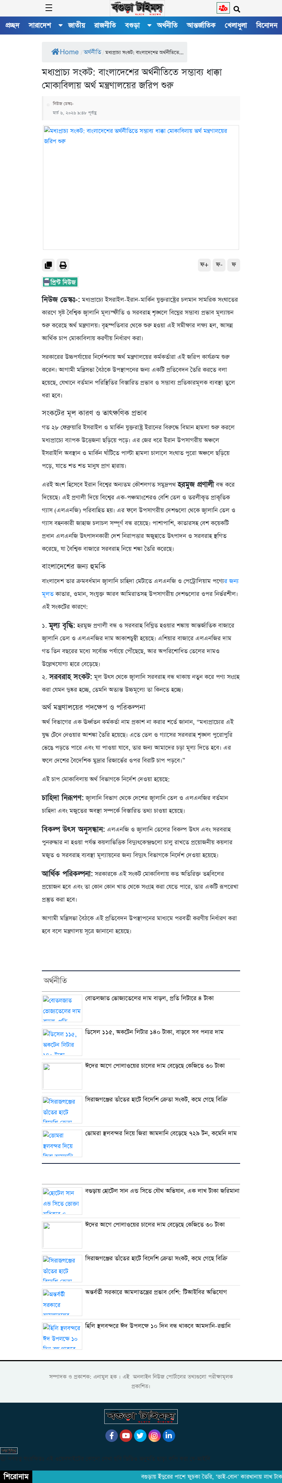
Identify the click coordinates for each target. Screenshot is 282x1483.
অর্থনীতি (167, 25)
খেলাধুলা (236, 25)
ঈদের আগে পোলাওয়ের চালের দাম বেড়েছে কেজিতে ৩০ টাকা (155, 1066)
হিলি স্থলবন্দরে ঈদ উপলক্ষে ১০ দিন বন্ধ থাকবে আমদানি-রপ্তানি (158, 1326)
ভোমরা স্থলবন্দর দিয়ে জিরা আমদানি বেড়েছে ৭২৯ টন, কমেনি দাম (161, 1133)
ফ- (219, 264)
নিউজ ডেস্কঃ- (63, 104)
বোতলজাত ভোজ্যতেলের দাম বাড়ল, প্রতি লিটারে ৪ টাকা (149, 998)
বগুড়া (132, 25)
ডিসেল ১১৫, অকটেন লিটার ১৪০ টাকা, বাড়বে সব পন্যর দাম (154, 1032)
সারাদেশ (40, 25)
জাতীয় (76, 25)
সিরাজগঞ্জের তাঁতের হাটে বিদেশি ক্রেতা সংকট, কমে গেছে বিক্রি (156, 1100)
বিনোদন (266, 25)
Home (69, 52)
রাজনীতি (105, 25)
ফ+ (204, 264)
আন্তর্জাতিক (201, 25)
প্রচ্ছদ (12, 25)
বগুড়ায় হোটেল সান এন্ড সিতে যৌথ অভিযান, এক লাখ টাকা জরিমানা (162, 1191)
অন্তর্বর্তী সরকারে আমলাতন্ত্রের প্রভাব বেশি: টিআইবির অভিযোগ (156, 1292)
